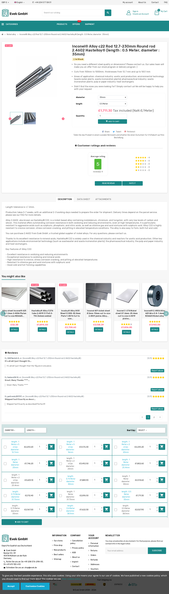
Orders (93, 555)
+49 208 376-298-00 (33, 562)
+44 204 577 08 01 (41, 2)
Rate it (132, 183)
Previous (142, 417)
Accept (11, 586)
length (79, 104)
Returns (93, 551)
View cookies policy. (71, 579)
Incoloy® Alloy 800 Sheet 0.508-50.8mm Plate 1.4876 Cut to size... (70, 315)
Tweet (118, 132)
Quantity (80, 116)
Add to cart (51, 447)
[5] (145, 157)
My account (128, 2)
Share (107, 132)
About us (76, 557)
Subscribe (157, 551)
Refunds (94, 560)
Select (142, 430)
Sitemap (57, 559)
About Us (142, 2)
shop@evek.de (31, 567)
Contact (155, 2)
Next (160, 417)
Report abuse (157, 371)
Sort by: (131, 430)
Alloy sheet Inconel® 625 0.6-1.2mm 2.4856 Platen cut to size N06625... (14, 313)
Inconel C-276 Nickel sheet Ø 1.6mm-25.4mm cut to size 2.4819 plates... (127, 315)
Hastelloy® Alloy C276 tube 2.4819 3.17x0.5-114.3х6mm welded (42, 313)
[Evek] (14, 12)
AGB (74, 552)
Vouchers (94, 569)
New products (60, 550)
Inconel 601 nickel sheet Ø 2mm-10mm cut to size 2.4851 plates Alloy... (98, 313)
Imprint (75, 562)
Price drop (58, 545)
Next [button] (166, 313)
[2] (139, 157)
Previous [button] (3, 313)
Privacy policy (78, 548)
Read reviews (108, 183)
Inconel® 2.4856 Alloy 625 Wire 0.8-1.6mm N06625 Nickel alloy (154, 313)
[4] (143, 157)
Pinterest (131, 132)
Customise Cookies (35, 586)
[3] (141, 157)
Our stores (58, 541)
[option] (14, 312)
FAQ (165, 2)
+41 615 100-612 (13, 564)
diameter (80, 97)
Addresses (94, 564)
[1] (136, 157)
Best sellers (59, 554)
